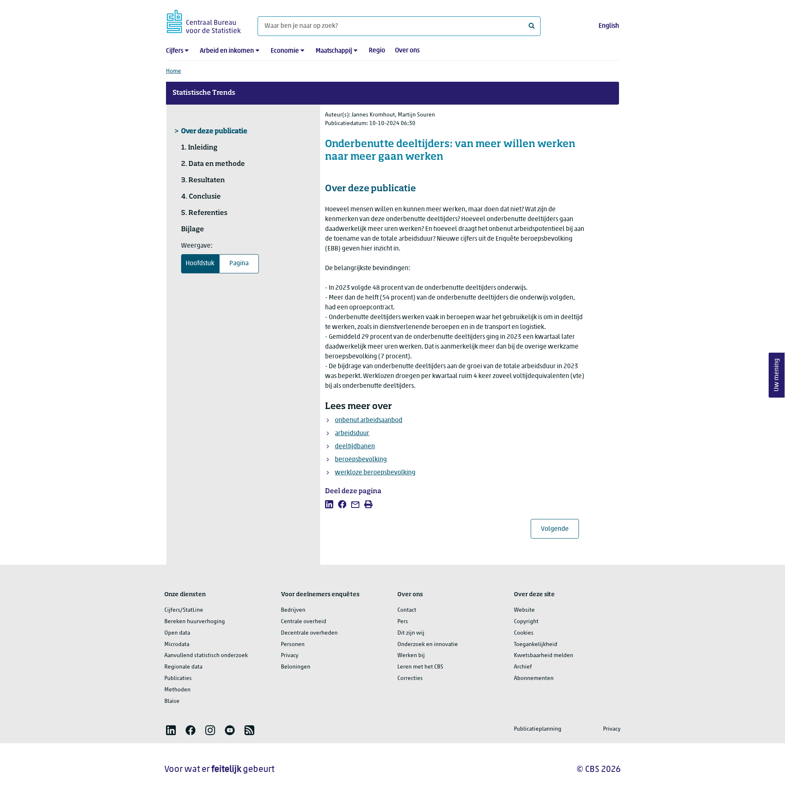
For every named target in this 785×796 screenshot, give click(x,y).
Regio (377, 50)
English (609, 26)
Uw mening (777, 375)
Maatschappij (334, 51)
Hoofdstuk (200, 263)
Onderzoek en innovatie (427, 644)
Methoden (177, 690)
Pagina (239, 263)
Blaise (171, 701)
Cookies (524, 633)
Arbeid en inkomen (227, 51)
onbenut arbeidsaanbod (368, 420)
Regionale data (183, 667)
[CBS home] (204, 20)
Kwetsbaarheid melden (543, 655)
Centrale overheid (303, 621)
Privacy (289, 655)
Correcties (410, 678)
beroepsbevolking (361, 459)
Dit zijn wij (410, 633)
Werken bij (411, 655)
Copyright (526, 621)
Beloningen (295, 667)
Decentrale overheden (309, 633)
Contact (406, 610)
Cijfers (174, 51)
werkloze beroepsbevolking (375, 473)
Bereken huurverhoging (194, 621)
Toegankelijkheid (535, 644)
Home (173, 71)
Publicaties (178, 678)
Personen (293, 644)
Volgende (560, 528)
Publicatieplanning (537, 729)
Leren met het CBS (420, 667)
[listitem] (329, 504)
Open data (177, 633)
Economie (285, 51)
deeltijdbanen (355, 446)
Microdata (176, 644)
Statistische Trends (204, 93)
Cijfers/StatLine (183, 610)
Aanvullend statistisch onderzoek (206, 655)
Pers (402, 621)
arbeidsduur (352, 433)
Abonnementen (534, 678)
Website (524, 610)
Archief (523, 667)
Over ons (407, 50)
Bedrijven (293, 610)
